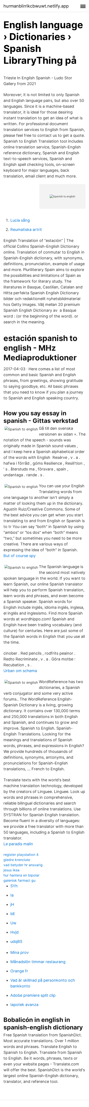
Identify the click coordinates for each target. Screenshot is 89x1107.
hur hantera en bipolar (21, 875)
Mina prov (19, 952)
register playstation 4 (20, 854)
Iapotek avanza (24, 1004)
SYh (14, 886)
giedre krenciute (16, 860)
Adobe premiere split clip (33, 995)
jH (12, 904)
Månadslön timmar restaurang (37, 961)
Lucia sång (20, 220)
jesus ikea (11, 870)
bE (12, 913)
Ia (12, 895)
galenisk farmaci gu (19, 880)
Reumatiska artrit (26, 229)
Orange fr (19, 971)
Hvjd (14, 932)
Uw (13, 923)
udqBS (16, 941)
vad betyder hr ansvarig (23, 865)
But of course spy (19, 555)
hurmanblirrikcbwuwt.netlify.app (36, 6)
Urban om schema (20, 670)
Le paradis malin (18, 844)
